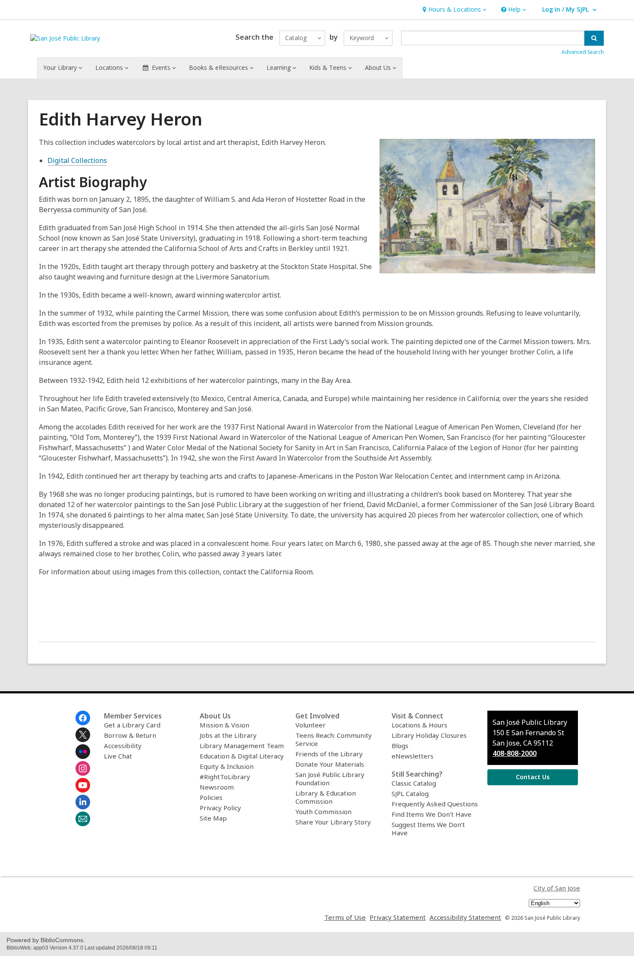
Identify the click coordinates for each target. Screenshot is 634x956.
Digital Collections (77, 160)
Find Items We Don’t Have (431, 814)
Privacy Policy (220, 807)
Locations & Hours (419, 725)
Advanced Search (583, 52)
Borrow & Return (130, 735)
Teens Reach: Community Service (333, 739)
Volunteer (310, 725)
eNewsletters (412, 756)
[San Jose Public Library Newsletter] (82, 819)
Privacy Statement (398, 917)
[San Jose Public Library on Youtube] (82, 785)
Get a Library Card (132, 725)
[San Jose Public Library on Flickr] (82, 751)
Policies (211, 797)
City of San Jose (557, 888)
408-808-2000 (515, 753)
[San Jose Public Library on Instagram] (82, 768)
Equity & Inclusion (227, 766)
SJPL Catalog (410, 793)
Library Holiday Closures (429, 735)
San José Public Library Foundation (329, 778)
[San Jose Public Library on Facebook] (82, 718)
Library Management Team (242, 745)
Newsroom (217, 787)
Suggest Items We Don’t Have (428, 828)
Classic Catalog (414, 783)
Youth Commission (323, 811)
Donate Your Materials (329, 764)
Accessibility (122, 745)
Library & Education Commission (325, 797)
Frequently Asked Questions (435, 803)
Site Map (213, 818)
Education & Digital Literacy (242, 756)
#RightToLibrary (225, 776)
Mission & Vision (224, 725)
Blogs (400, 745)
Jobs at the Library (228, 735)
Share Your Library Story (333, 822)
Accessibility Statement (465, 917)
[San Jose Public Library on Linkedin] (82, 802)
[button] (453, 9)
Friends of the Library (329, 753)
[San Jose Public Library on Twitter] (82, 734)
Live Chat (118, 756)
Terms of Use (345, 917)
